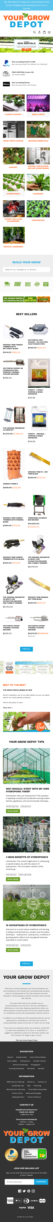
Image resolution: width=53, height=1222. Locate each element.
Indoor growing (24, 874)
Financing (37, 1086)
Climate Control (39, 1061)
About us (31, 1082)
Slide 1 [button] (25, 48)
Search (10, 1057)
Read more (12, 811)
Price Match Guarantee (37, 1089)
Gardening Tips (12, 806)
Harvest (41, 1068)
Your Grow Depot (27, 1217)
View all (26, 649)
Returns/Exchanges (33, 1093)
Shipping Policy (18, 1097)
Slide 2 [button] (27, 48)
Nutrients (31, 1068)
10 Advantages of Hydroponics (26, 925)
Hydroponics (25, 1061)
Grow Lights (12, 1061)
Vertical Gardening (20, 1065)
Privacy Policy (17, 1093)
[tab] (25, 48)
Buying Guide (21, 1057)
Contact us (42, 1082)
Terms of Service (34, 1097)
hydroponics (26, 806)
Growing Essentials (16, 1068)
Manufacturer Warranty (16, 1089)
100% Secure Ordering (15, 1082)
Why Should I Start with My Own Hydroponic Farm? (27, 790)
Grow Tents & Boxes (38, 1057)
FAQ (28, 1086)
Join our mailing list (26, 1168)
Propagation (35, 1065)
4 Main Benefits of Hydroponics (27, 857)
